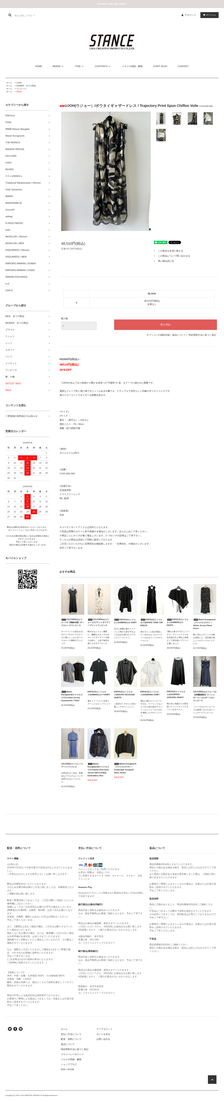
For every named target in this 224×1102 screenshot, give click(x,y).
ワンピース (21, 89)
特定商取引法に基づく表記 (202, 335)
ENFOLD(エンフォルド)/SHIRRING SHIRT (150, 693)
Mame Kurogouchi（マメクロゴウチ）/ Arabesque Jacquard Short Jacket (125, 768)
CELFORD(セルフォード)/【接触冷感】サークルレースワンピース (72, 622)
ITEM (78, 66)
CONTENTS (101, 66)
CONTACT (183, 66)
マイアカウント (104, 1029)
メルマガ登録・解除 (132, 66)
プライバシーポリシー (72, 1054)
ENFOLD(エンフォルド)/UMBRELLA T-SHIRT (99, 693)
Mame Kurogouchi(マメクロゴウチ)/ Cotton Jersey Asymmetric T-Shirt (71, 696)
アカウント (190, 15)
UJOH (19, 83)
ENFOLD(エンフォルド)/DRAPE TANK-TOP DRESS (151, 622)
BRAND (57, 66)
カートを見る (103, 1034)
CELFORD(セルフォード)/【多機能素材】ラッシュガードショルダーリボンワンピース (204, 696)
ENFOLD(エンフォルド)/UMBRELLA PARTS (178, 622)
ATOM (70, 1069)
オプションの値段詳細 (158, 335)
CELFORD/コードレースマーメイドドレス (72, 765)
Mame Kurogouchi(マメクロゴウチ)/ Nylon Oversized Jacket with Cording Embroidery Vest (98, 770)
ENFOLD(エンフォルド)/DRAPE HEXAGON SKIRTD (124, 695)
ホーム (9, 83)
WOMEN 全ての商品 (26, 86)
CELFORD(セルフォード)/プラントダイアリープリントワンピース (99, 622)
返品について (179, 335)
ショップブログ (69, 1064)
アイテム (211, 15)
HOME (38, 66)
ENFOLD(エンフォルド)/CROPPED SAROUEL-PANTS (176, 694)
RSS (63, 1069)
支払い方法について (71, 1034)
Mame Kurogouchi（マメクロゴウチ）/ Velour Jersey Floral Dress (204, 624)
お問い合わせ (103, 1039)
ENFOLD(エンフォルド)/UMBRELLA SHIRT (125, 621)
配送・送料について (71, 1039)
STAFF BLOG (160, 66)
